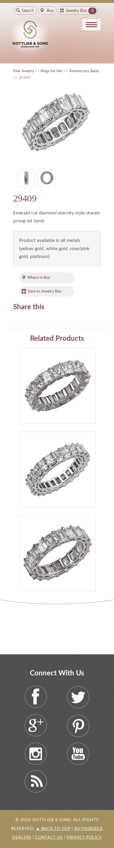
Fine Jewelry (23, 71)
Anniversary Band (84, 71)
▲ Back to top (53, 829)
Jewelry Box (76, 11)
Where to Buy (38, 277)
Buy (50, 11)
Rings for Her (52, 71)
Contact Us (49, 838)
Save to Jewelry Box (44, 291)
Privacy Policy (84, 838)
